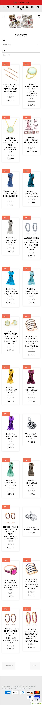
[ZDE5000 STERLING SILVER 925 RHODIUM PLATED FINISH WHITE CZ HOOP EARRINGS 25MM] (31, 226)
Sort (3, 51)
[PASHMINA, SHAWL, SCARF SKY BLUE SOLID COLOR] (31, 278)
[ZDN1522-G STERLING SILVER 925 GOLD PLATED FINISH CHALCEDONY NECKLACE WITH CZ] (10, 126)
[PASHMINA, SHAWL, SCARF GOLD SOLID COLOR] (10, 376)
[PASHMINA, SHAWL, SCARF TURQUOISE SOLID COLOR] (10, 278)
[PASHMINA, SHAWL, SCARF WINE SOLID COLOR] (31, 376)
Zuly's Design (6, 686)
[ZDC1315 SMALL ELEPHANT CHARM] (31, 516)
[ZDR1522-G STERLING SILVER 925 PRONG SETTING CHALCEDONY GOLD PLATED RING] (31, 73)
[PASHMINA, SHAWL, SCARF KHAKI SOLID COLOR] (31, 469)
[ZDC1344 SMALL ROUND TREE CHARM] (31, 423)
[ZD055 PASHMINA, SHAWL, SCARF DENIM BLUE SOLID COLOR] (10, 180)
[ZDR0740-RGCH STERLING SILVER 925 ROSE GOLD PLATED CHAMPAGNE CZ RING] (31, 325)
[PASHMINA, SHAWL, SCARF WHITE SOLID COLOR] (10, 226)
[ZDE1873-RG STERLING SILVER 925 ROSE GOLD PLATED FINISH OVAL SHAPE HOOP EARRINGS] (31, 618)
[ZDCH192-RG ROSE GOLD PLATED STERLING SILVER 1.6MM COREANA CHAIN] (10, 73)
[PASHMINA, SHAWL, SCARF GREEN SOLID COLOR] (10, 469)
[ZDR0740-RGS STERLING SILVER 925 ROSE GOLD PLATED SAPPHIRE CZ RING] (31, 569)
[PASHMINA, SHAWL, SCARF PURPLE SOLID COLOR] (10, 423)
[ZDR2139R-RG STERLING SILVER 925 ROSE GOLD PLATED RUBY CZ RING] (10, 569)
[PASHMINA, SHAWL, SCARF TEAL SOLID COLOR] (31, 180)
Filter (3, 40)
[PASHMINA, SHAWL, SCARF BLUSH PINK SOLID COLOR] (31, 126)
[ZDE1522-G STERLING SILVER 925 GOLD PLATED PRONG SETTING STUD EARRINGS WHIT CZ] (10, 323)
